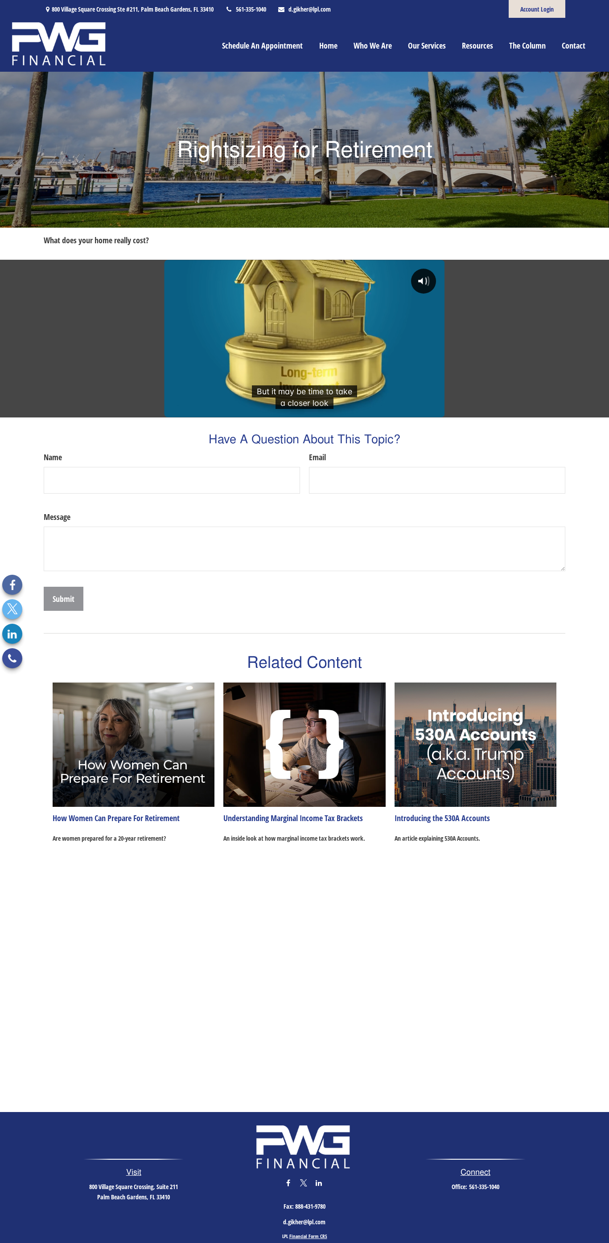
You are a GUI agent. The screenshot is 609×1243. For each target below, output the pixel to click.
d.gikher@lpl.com (309, 9)
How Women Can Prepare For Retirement (116, 818)
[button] (262, 45)
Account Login (537, 9)
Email (317, 457)
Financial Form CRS (308, 1236)
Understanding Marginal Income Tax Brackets (293, 818)
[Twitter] (12, 609)
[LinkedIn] (12, 634)
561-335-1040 (251, 9)
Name (53, 457)
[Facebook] (12, 585)
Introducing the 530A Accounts (442, 818)
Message (57, 516)
